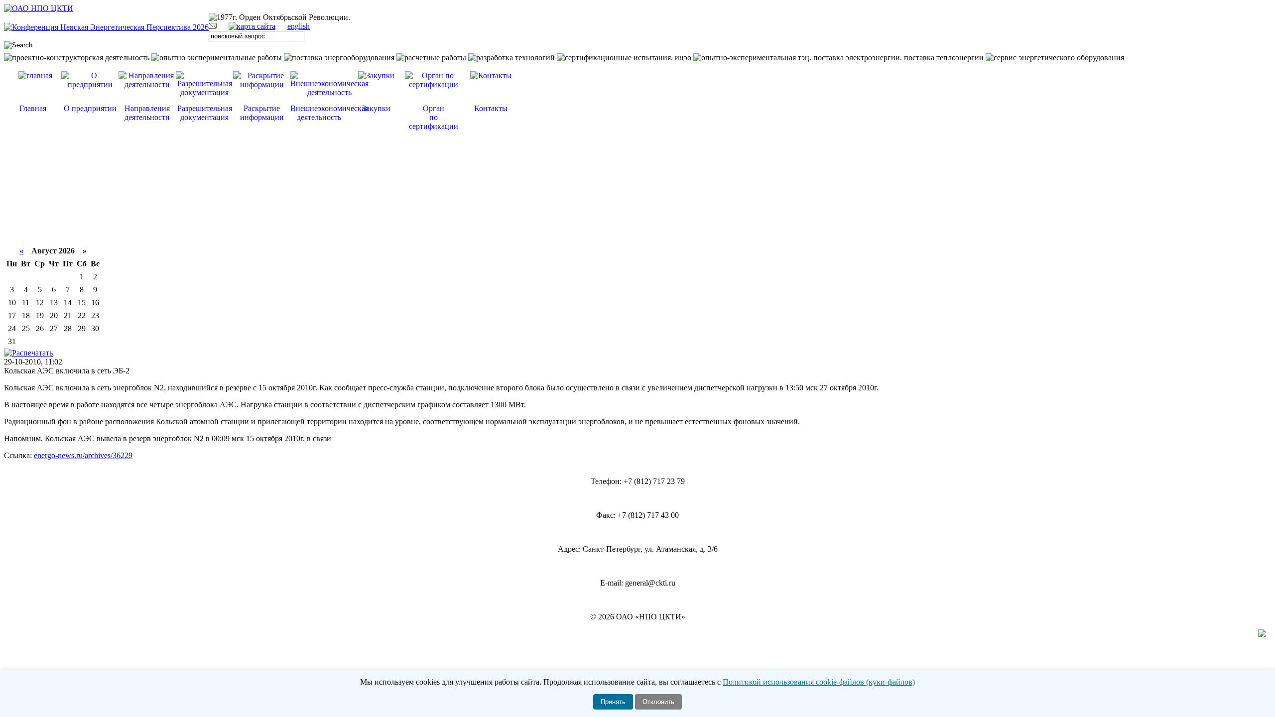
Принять (613, 702)
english (298, 26)
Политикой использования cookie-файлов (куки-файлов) (819, 682)
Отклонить (658, 702)
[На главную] (38, 8)
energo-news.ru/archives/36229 (83, 455)
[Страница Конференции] (106, 27)
